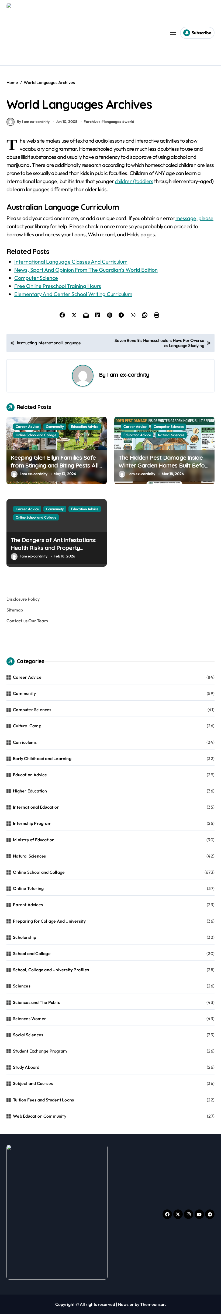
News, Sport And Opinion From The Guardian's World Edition (86, 269)
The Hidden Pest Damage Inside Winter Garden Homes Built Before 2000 (164, 465)
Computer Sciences (169, 426)
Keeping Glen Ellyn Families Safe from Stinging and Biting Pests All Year (54, 465)
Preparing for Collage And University (49, 921)
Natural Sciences (171, 435)
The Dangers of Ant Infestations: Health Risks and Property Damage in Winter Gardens (53, 547)
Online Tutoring (28, 888)
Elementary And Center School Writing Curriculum (73, 294)
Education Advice (84, 426)
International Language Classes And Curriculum (70, 261)
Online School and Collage (36, 435)
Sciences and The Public (36, 1002)
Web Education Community (39, 1116)
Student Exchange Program (40, 1051)
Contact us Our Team (27, 620)
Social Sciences (28, 1034)
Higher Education (30, 791)
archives (93, 121)
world (129, 121)
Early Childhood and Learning (42, 758)
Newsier (126, 1304)
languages (112, 121)
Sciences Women (30, 1018)
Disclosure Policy (23, 599)
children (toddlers (134, 181)
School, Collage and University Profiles (51, 969)
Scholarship (24, 937)
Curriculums (25, 742)
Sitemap (14, 610)
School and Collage (32, 953)
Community (55, 426)
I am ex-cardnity (128, 374)
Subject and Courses (33, 1083)
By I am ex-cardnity (33, 121)
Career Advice (27, 426)
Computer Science (36, 277)
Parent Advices (28, 904)
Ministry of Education (33, 839)
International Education (36, 807)
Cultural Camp (27, 725)
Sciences (21, 986)
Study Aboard (26, 1067)
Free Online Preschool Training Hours (57, 286)
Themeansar (152, 1304)
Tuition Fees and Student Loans (43, 1100)
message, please (194, 218)
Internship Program (32, 823)
